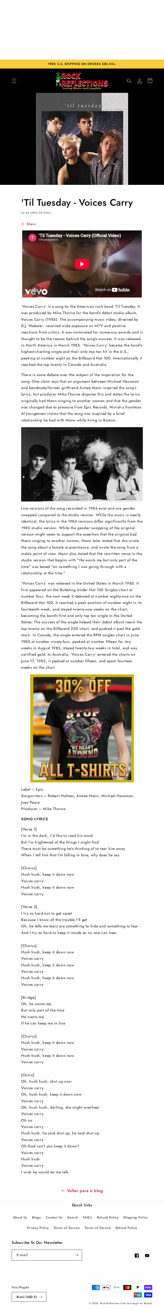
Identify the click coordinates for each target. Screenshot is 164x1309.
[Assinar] (77, 1255)
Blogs (36, 1217)
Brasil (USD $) (27, 1297)
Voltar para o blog (85, 1191)
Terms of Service (67, 1228)
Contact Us (54, 1217)
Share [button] (30, 224)
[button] (14, 81)
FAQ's (87, 1217)
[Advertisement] (82, 30)
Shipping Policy (135, 1217)
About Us (20, 1217)
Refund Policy (108, 1217)
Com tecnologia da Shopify (136, 1303)
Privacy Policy (38, 1228)
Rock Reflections (110, 1303)
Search (72, 1217)
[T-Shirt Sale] (82, 728)
